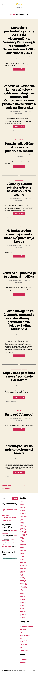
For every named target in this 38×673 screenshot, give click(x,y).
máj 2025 (22, 522)
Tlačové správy (19, 23)
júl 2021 (21, 590)
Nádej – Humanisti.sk (6, 546)
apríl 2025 (22, 523)
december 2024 (23, 529)
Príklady (22, 641)
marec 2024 (22, 543)
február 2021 (23, 598)
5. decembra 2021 (27, 383)
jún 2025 (22, 520)
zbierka (14, 401)
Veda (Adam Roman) (24, 648)
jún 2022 (22, 574)
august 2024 (22, 535)
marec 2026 (22, 507)
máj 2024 (22, 540)
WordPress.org (23, 662)
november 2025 (23, 513)
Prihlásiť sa (22, 658)
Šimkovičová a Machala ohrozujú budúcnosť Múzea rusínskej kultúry (9, 532)
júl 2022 (21, 572)
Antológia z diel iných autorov (26, 626)
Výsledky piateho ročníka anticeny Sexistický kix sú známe (19, 189)
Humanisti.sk (8, 670)
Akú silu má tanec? (6, 515)
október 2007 (23, 609)
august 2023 (22, 553)
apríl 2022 (22, 577)
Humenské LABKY (9, 401)
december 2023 (23, 547)
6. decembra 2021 (27, 245)
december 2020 (23, 601)
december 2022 (23, 565)
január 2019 (22, 605)
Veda (21, 647)
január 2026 (22, 510)
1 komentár (20, 420)
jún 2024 (22, 538)
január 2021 (22, 599)
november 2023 (23, 549)
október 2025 (23, 514)
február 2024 (23, 544)
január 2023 (22, 563)
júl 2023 (21, 555)
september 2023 (23, 552)
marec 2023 (22, 560)
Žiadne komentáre (19, 58)
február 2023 (23, 562)
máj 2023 (22, 557)
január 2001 (22, 617)
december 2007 (23, 608)
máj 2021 (22, 593)
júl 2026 (21, 501)
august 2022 (22, 571)
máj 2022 (22, 575)
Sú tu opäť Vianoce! (19, 414)
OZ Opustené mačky (10, 298)
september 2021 (23, 587)
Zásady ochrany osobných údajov (19, 670)
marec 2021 (22, 596)
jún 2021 (22, 592)
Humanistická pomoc (16, 368)
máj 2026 (22, 504)
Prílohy (21, 642)
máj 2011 (22, 606)
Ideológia (22, 631)
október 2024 (23, 532)
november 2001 (23, 614)
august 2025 (22, 517)
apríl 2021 (22, 595)
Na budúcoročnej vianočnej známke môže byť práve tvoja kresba (19, 236)
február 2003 (23, 611)
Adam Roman (23, 625)
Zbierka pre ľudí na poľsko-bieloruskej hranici (19, 449)
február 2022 (23, 580)
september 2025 (23, 516)
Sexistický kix (8, 217)
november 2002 (23, 612)
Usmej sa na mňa (9, 433)
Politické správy (23, 639)
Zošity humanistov (24, 650)
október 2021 (23, 586)
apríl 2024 (22, 541)
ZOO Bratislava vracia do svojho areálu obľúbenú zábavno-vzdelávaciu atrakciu (9, 519)
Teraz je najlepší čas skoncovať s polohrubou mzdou (18, 147)
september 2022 (23, 569)
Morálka (21, 634)
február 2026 (23, 509)
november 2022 (23, 566)
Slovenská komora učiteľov (11, 130)
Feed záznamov (23, 659)
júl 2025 (21, 519)
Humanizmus (19, 269)
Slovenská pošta (9, 260)
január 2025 (22, 528)
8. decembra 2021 (27, 56)
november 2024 (23, 531)
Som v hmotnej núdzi (6, 547)
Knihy (21, 632)
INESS (7, 170)
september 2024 (23, 534)
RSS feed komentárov (24, 661)
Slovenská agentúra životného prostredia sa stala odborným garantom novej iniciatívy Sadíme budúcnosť (19, 320)
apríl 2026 (22, 506)
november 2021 (23, 584)
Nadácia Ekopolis (9, 359)
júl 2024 (21, 537)
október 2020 (23, 604)
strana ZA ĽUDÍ (8, 73)
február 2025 (23, 526)
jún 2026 (22, 503)
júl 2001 (21, 615)
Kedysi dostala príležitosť (7, 506)
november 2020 (23, 602)
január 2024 (22, 546)
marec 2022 (22, 578)
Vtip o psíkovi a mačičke (7, 512)
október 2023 (23, 550)
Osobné (19, 226)
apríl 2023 (22, 559)
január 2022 (22, 581)
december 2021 (23, 583)
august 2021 (22, 589)
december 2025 (23, 511)
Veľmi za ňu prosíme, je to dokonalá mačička (19, 274)
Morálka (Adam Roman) (25, 635)
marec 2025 (22, 525)
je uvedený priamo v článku (16, 56)
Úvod (21, 645)
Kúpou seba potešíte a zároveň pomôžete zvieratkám (19, 376)
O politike (22, 637)
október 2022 (23, 568)
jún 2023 (22, 556)
